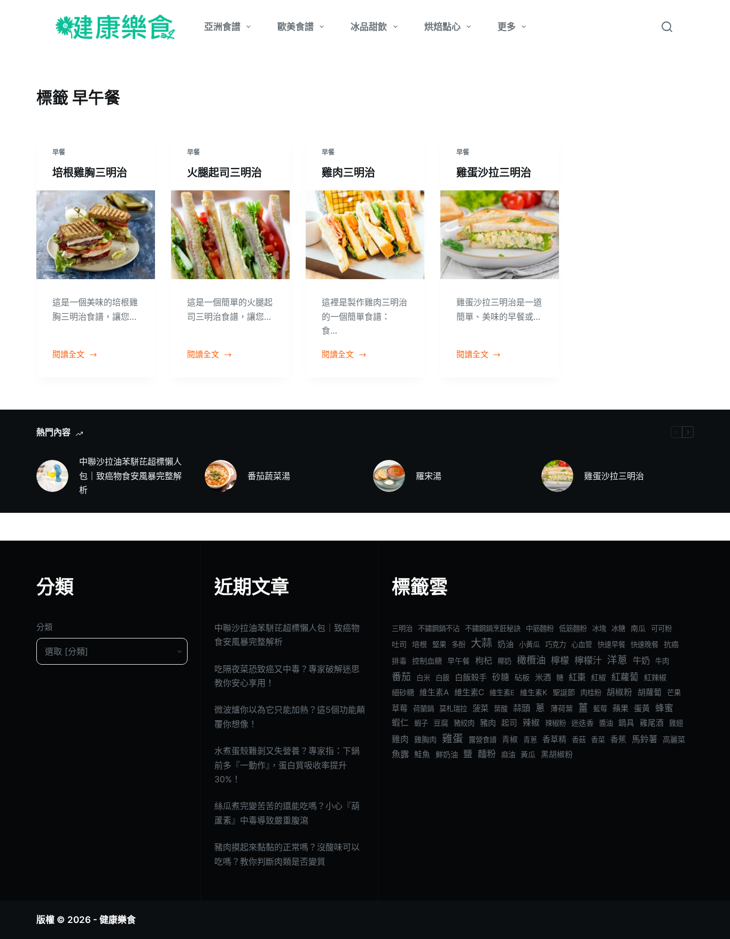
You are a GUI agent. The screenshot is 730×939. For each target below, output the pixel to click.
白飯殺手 (471, 677)
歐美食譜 (295, 26)
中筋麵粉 (540, 628)
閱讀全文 (68, 355)
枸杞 (483, 660)
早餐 (58, 152)
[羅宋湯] (389, 476)
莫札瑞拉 (453, 708)
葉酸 (501, 708)
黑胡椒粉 (557, 754)
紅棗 (577, 677)
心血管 (581, 644)
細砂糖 (403, 692)
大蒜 (481, 643)
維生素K (533, 692)
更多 (507, 26)
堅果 (439, 644)
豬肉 (488, 723)
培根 (419, 644)
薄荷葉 (561, 708)
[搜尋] (667, 26)
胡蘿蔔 (650, 692)
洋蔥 (617, 660)
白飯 (442, 677)
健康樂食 (117, 919)
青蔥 (530, 739)
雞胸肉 (425, 739)
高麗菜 (674, 739)
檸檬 (560, 660)
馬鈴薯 (644, 739)
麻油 (508, 754)
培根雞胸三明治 (89, 172)
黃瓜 (528, 754)
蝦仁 (400, 723)
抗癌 (671, 644)
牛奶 (641, 660)
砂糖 (500, 677)
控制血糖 (427, 660)
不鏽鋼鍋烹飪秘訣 (493, 628)
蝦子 (421, 723)
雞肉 (400, 739)
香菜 (598, 739)
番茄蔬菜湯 (268, 476)
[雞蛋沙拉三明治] (499, 234)
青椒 (510, 739)
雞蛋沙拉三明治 (493, 172)
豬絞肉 (464, 723)
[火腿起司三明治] (230, 234)
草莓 (400, 708)
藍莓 (600, 708)
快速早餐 (611, 644)
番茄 (401, 676)
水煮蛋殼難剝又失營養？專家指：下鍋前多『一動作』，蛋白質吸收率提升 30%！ (287, 764)
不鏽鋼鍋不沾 (439, 628)
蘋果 (620, 708)
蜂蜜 (664, 708)
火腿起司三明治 (224, 172)
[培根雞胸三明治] (95, 234)
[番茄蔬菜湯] (221, 476)
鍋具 (626, 723)
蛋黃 (642, 708)
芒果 (674, 692)
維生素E (502, 692)
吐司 (399, 644)
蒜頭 (521, 708)
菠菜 (480, 708)
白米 (423, 677)
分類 (44, 627)
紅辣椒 (655, 677)
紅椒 (598, 677)
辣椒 (531, 723)
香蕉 (618, 739)
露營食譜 (482, 739)
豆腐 (440, 722)
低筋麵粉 (573, 628)
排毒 (399, 660)
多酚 (458, 644)
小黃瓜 (529, 644)
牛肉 (662, 661)
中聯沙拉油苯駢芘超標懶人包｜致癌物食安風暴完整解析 (130, 475)
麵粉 (487, 754)
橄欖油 (531, 660)
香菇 (579, 739)
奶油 (506, 644)
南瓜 (638, 628)
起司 (509, 723)
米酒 (543, 677)
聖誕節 (564, 692)
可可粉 (661, 628)
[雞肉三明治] (365, 234)
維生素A (434, 692)
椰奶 (504, 661)
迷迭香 (582, 722)
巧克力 (555, 644)
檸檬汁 (588, 660)
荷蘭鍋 (423, 708)
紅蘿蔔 (625, 677)
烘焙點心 (442, 26)
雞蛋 (452, 738)
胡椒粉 (619, 692)
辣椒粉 (555, 723)
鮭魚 (422, 754)
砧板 (522, 677)
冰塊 (599, 628)
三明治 (402, 628)
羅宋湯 (428, 476)
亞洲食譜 (222, 26)
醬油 (606, 723)
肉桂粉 (590, 692)
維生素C (469, 692)
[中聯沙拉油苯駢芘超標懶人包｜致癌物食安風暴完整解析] (52, 476)
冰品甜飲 (369, 26)
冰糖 (618, 628)
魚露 (400, 754)
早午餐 (458, 660)
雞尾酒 (652, 723)
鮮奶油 (447, 754)
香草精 (554, 739)
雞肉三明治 (348, 172)
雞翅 (676, 723)
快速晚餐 (644, 644)
